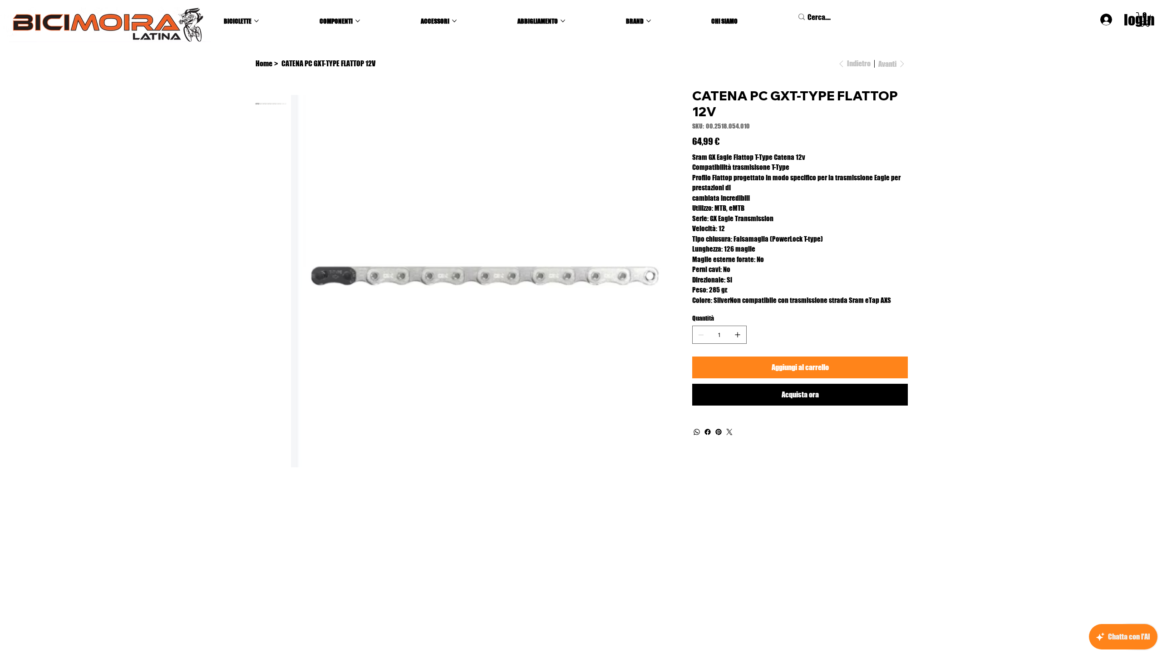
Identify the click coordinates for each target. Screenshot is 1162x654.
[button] (1144, 19)
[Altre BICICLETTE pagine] (256, 21)
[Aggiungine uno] (738, 335)
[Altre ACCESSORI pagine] (454, 21)
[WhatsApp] (696, 431)
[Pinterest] (718, 431)
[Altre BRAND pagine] (648, 21)
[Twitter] (729, 431)
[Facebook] (707, 431)
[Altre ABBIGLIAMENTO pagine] (563, 21)
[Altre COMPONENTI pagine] (357, 21)
